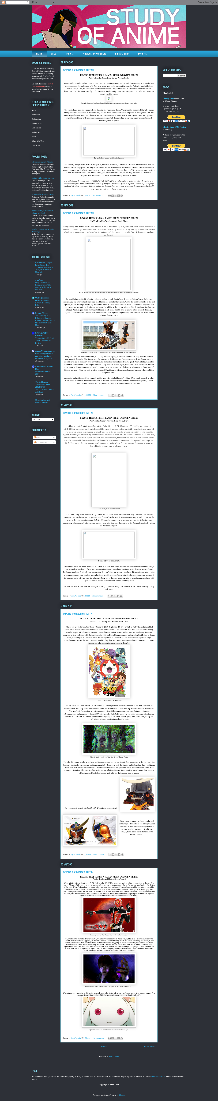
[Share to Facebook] (118, 195)
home (39, 53)
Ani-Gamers (40, 280)
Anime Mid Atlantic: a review (43, 178)
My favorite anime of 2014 (43, 372)
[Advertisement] (42, 462)
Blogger (122, 1094)
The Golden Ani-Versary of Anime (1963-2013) (42, 384)
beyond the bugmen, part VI (78, 413)
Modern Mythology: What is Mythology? (43, 230)
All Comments (41, 442)
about (54, 53)
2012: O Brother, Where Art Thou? (44, 390)
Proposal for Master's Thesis (43, 194)
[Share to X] (115, 195)
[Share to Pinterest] (121, 195)
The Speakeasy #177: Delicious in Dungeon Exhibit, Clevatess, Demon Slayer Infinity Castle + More (45, 320)
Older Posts (149, 1046)
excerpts (143, 53)
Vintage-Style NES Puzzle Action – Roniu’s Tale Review (44, 340)
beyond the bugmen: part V (77, 613)
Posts (38, 437)
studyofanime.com (158, 1076)
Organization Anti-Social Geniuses (43, 401)
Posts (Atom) (114, 1056)
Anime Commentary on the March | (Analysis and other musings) (45, 353)
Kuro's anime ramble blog (44, 367)
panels (70, 53)
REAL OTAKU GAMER (41, 334)
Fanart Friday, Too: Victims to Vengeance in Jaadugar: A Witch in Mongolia (44, 268)
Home (103, 1046)
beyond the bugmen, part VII (78, 213)
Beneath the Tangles (43, 262)
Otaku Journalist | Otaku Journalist (42, 299)
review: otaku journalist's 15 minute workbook (42, 211)
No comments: (98, 195)
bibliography (122, 53)
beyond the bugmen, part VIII (78, 70)
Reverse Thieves (41, 313)
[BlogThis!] (112, 195)
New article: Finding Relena (42, 304)
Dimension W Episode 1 (44, 358)
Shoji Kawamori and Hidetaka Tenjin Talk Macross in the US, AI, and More (43, 286)
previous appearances (94, 53)
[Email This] (109, 195)
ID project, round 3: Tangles (42, 161)
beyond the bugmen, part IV (78, 872)
